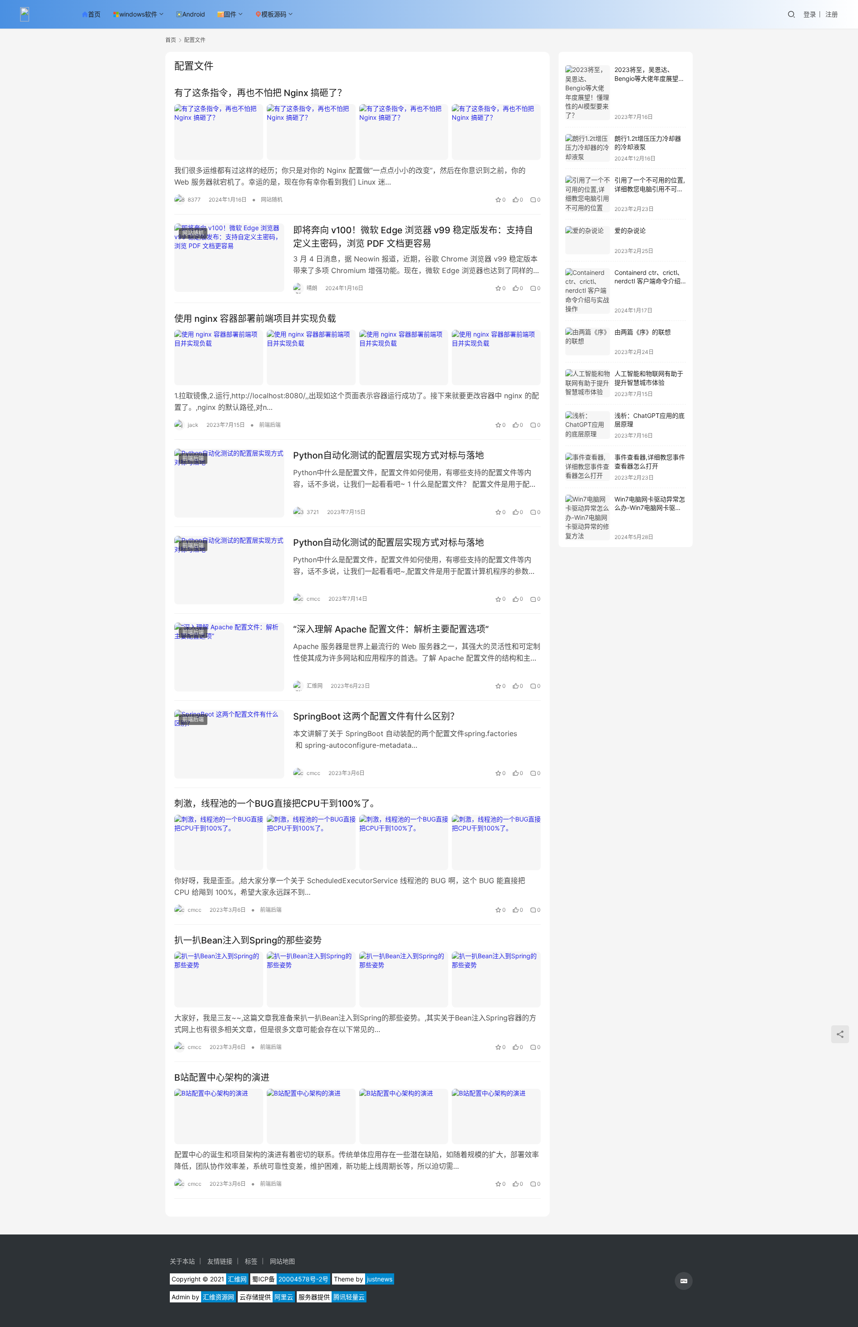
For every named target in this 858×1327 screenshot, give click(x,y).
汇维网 (237, 1279)
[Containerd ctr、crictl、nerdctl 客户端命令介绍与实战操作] (587, 291)
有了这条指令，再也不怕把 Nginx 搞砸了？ (260, 93)
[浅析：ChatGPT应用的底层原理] (587, 425)
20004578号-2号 (303, 1279)
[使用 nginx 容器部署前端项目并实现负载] (357, 357)
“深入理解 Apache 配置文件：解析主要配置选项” (391, 629)
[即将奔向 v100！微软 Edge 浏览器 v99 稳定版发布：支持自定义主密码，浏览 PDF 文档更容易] (229, 257)
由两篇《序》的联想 (642, 332)
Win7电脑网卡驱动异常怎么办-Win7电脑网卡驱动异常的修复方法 (649, 507)
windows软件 (138, 14)
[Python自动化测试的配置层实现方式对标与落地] (229, 483)
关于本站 (182, 1261)
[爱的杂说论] (587, 240)
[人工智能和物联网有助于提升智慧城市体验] (587, 383)
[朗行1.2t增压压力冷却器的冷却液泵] (587, 148)
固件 (230, 14)
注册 (831, 14)
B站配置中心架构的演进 (221, 1077)
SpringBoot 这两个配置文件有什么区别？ (376, 716)
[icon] (684, 1281)
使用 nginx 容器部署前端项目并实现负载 (255, 318)
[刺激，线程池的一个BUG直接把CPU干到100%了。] (357, 842)
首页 (94, 14)
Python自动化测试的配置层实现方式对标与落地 (388, 455)
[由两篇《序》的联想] (587, 342)
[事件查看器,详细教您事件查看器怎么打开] (587, 467)
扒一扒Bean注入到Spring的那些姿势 (248, 940)
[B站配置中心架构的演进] (357, 1116)
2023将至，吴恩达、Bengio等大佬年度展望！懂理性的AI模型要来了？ (649, 78)
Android (193, 14)
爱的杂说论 (630, 230)
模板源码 (273, 14)
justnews (379, 1279)
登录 (809, 14)
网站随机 (271, 199)
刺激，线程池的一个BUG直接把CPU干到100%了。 (276, 803)
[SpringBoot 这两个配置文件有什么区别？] (229, 744)
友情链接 (219, 1261)
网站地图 (282, 1261)
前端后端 (270, 424)
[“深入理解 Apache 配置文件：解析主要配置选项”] (229, 657)
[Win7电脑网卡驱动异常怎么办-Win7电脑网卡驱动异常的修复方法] (587, 517)
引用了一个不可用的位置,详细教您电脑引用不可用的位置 (649, 188)
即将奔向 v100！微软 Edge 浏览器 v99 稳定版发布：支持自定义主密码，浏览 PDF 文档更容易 (413, 237)
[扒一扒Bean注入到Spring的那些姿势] (357, 979)
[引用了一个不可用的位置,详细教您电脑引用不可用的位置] (587, 194)
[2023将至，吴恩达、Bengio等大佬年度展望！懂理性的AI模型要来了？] (587, 92)
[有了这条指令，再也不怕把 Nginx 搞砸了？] (357, 132)
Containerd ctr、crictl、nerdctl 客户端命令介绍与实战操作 (648, 281)
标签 (251, 1261)
